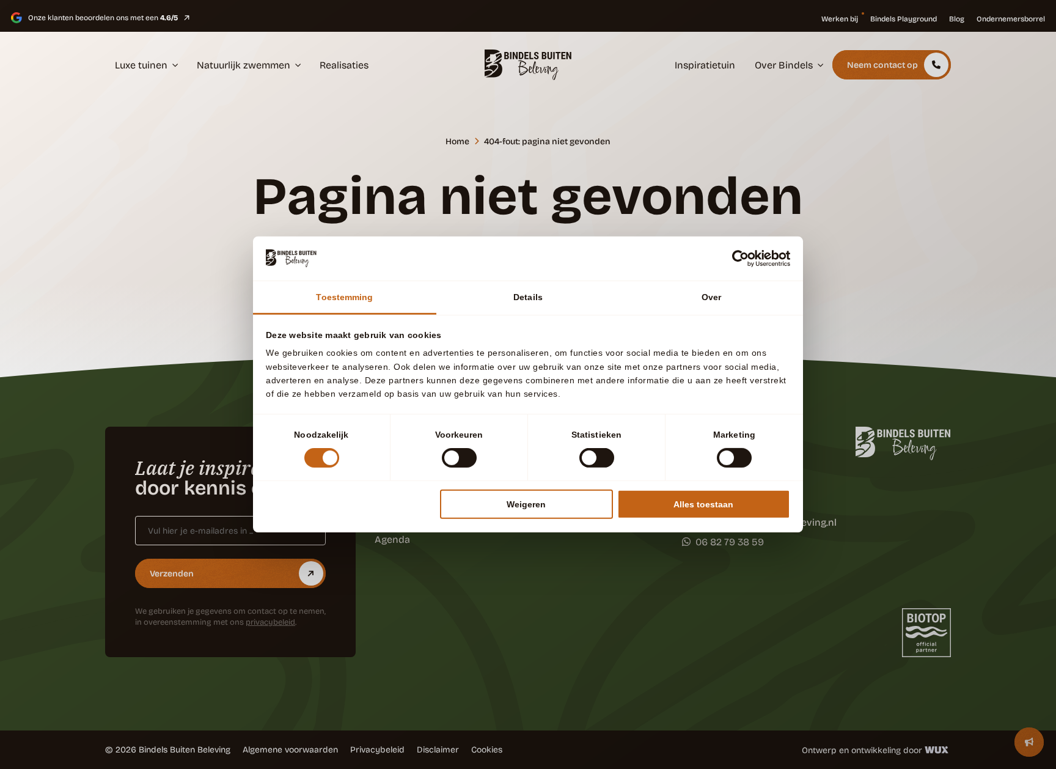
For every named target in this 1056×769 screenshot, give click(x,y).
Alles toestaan (703, 504)
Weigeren (526, 504)
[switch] (459, 458)
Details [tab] (528, 297)
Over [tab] (711, 297)
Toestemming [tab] (344, 297)
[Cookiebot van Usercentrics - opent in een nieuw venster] (736, 258)
